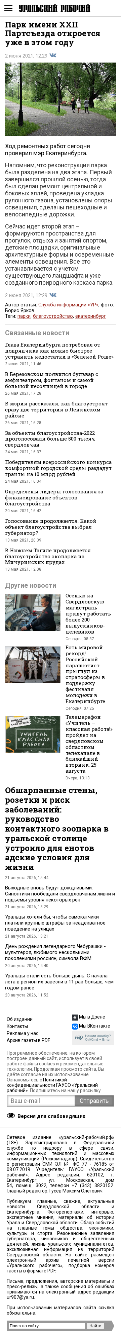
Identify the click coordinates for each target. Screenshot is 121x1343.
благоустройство (53, 316)
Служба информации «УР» (68, 305)
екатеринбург (90, 316)
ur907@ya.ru (20, 1297)
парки (24, 316)
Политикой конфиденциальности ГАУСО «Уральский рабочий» (52, 1085)
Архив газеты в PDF (28, 1040)
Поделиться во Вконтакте (53, 56)
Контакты (17, 1026)
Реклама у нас (22, 1033)
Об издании (20, 1019)
